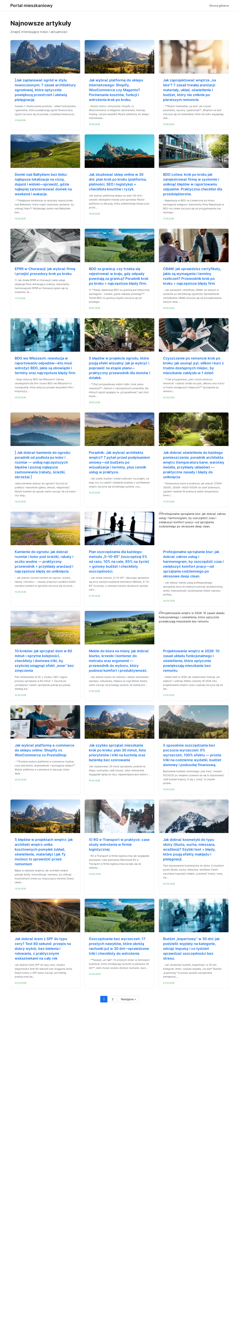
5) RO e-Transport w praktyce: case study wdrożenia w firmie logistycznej (119, 844)
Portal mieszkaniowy (31, 5)
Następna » (128, 999)
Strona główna (219, 5)
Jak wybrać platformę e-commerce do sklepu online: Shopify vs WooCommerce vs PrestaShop (44, 750)
